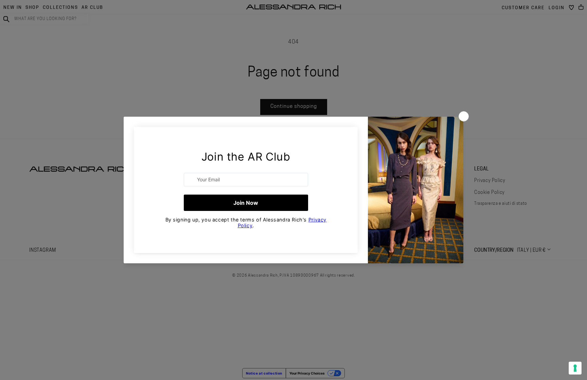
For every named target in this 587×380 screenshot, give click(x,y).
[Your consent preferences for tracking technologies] (575, 368)
